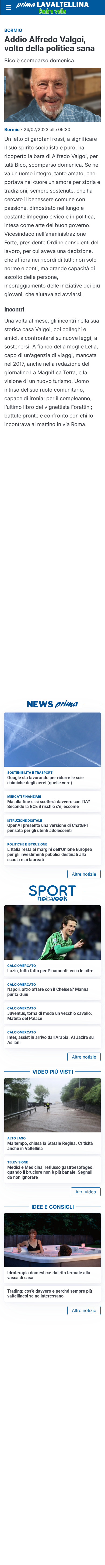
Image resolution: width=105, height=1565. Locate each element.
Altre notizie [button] (84, 874)
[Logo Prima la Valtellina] (52, 7)
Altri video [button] (85, 1191)
